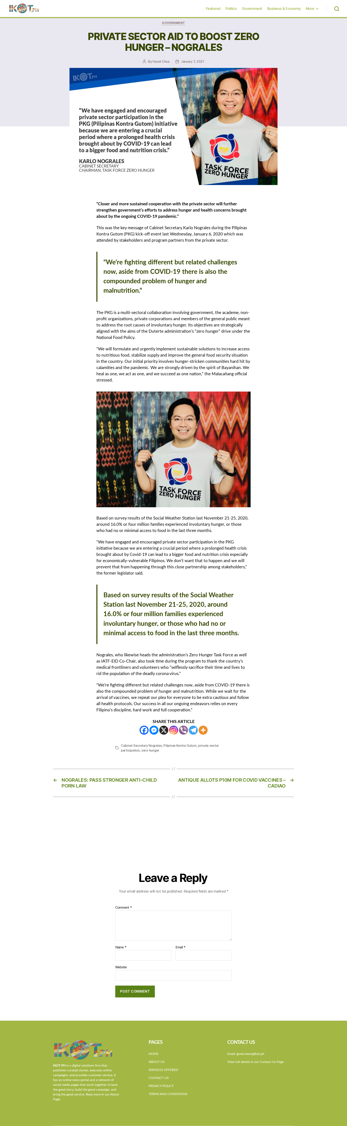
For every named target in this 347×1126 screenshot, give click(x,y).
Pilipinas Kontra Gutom (179, 746)
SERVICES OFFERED (163, 1070)
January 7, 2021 (192, 61)
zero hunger (150, 750)
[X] (163, 730)
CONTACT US (159, 1078)
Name (120, 947)
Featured (213, 8)
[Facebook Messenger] (153, 730)
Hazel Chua (161, 61)
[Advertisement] (173, 841)
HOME (153, 1053)
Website (121, 967)
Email (181, 947)
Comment (123, 907)
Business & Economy (284, 8)
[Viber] (183, 730)
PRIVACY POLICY (161, 1086)
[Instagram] (173, 730)
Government (252, 8)
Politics (231, 8)
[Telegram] (193, 730)
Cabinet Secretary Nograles (141, 746)
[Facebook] (144, 730)
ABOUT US (157, 1062)
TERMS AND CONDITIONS (168, 1094)
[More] (203, 730)
